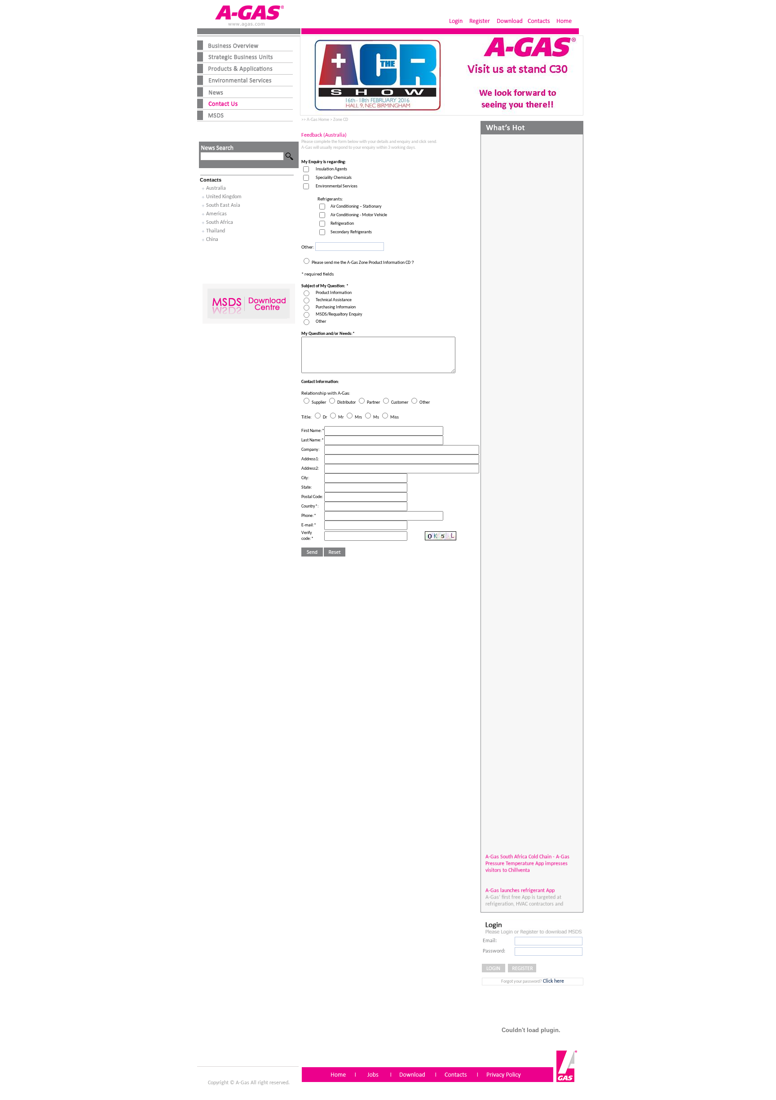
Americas (216, 214)
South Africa (219, 222)
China (212, 239)
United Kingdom (224, 197)
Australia (216, 188)
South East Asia (223, 205)
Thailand (215, 231)
